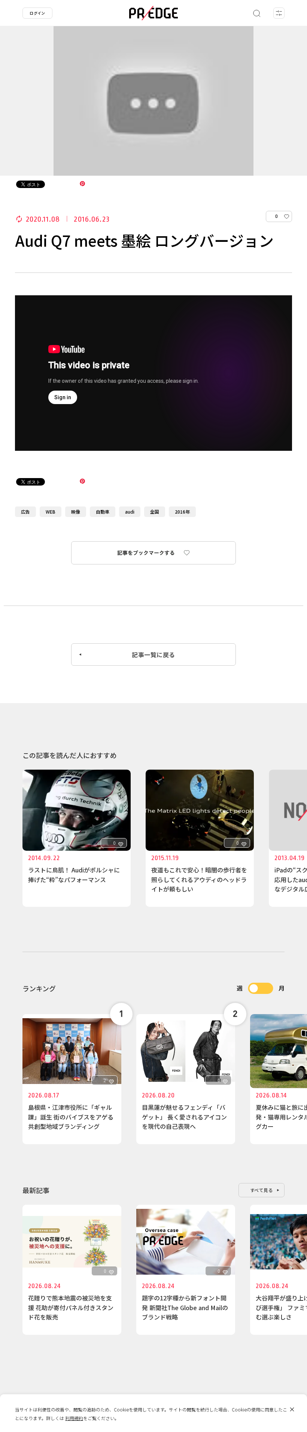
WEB (50, 511)
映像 (75, 511)
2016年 (182, 511)
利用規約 (74, 1418)
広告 (25, 511)
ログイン (37, 13)
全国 (154, 511)
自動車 (102, 511)
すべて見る (261, 1190)
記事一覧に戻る (153, 654)
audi (129, 511)
